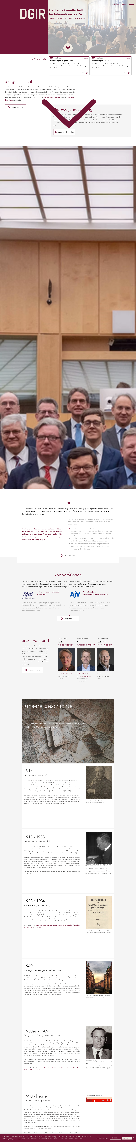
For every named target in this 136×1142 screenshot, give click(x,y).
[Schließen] (134, 1138)
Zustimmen (127, 1138)
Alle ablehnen (115, 1138)
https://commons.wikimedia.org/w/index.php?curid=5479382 (98, 865)
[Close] (68, 47)
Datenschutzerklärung (17, 1140)
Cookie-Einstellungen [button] (102, 1138)
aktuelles (38, 58)
